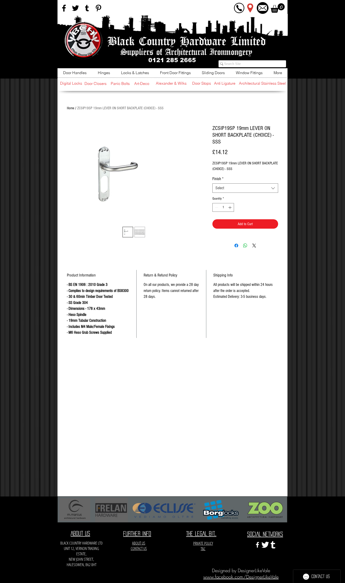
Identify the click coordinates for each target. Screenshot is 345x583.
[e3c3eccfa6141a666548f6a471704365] (273, 545)
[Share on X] (254, 245)
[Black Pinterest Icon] (98, 8)
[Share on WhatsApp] (245, 245)
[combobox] (245, 188)
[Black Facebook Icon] (64, 8)
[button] (278, 8)
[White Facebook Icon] (257, 545)
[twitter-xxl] (265, 545)
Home (70, 108)
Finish (218, 178)
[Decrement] (216, 207)
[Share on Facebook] (236, 245)
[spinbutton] (223, 207)
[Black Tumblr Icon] (87, 8)
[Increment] (230, 207)
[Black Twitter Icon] (75, 8)
